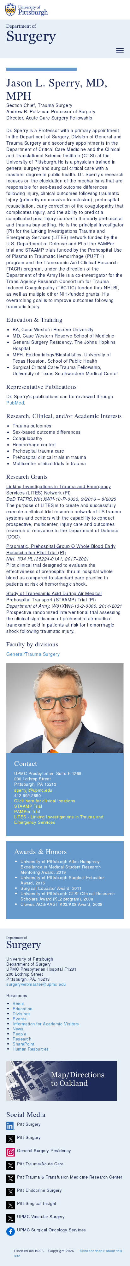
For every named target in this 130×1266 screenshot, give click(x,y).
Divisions (22, 1014)
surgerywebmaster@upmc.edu (36, 984)
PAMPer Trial (27, 811)
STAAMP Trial (28, 806)
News (18, 1029)
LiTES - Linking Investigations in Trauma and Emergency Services (58, 819)
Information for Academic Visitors (46, 1024)
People (19, 1034)
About (18, 1004)
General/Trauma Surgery (33, 654)
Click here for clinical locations (44, 801)
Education (22, 1009)
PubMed (15, 402)
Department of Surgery (31, 34)
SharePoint (23, 1044)
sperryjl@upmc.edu (33, 790)
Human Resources (31, 1049)
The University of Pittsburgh (50, 9)
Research (22, 1039)
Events (20, 1019)
